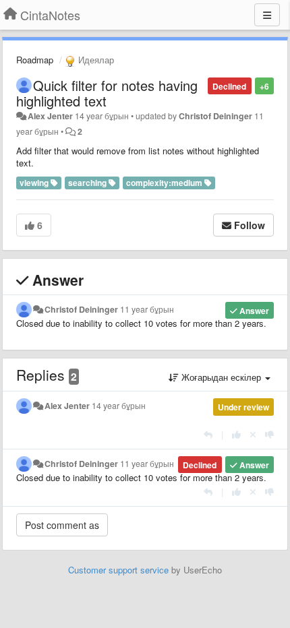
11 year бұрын (147, 309)
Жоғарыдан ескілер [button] (221, 377)
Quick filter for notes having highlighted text (107, 93)
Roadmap (34, 59)
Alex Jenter (50, 116)
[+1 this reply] (236, 434)
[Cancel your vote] (253, 434)
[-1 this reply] (269, 434)
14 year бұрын (119, 406)
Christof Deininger (215, 116)
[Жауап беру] (208, 434)
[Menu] (267, 14)
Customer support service (118, 569)
